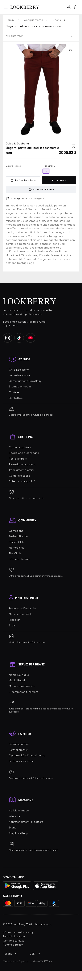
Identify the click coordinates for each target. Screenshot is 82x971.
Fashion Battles (19, 536)
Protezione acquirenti (22, 464)
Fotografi (14, 619)
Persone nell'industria (22, 608)
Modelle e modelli (20, 614)
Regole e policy (13, 944)
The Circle (15, 553)
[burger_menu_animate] (6, 7)
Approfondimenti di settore (26, 821)
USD (32, 953)
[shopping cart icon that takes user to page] (76, 7)
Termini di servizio (14, 936)
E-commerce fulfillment (23, 691)
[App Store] (45, 885)
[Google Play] (17, 885)
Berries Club (16, 542)
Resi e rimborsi (18, 458)
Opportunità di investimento (27, 755)
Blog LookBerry (18, 833)
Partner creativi (18, 749)
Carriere (14, 392)
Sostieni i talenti (19, 559)
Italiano (7, 953)
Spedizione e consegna (24, 452)
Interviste (15, 816)
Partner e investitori (21, 761)
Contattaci (16, 397)
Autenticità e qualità (22, 481)
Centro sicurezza (13, 940)
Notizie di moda (19, 810)
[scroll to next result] (70, 92)
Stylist (13, 625)
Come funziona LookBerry (25, 380)
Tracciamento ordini (21, 469)
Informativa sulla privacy (18, 932)
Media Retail (17, 680)
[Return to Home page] (24, 7)
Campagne (16, 530)
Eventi (12, 827)
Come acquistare (20, 447)
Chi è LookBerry (19, 369)
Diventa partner (19, 744)
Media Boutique (19, 674)
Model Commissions (22, 686)
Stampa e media (20, 386)
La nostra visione (19, 375)
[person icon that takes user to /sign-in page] (69, 7)
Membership (16, 547)
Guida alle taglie (19, 475)
